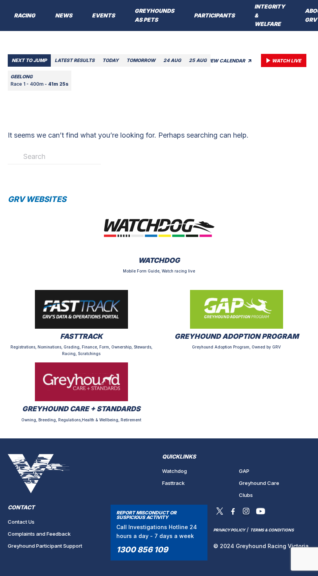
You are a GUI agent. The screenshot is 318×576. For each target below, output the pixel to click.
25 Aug (198, 60)
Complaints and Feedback (39, 534)
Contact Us (21, 522)
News (63, 15)
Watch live (286, 61)
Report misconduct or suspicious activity (146, 515)
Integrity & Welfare (269, 15)
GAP (244, 471)
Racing (24, 15)
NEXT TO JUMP (29, 60)
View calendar (226, 61)
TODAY (110, 60)
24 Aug (172, 60)
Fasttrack (173, 483)
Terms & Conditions (272, 530)
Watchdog (174, 471)
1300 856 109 (142, 549)
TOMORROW (141, 60)
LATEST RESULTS (75, 60)
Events (103, 15)
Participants (214, 15)
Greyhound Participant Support (45, 546)
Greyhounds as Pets (154, 15)
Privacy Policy (229, 530)
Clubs (246, 495)
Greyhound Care (259, 483)
